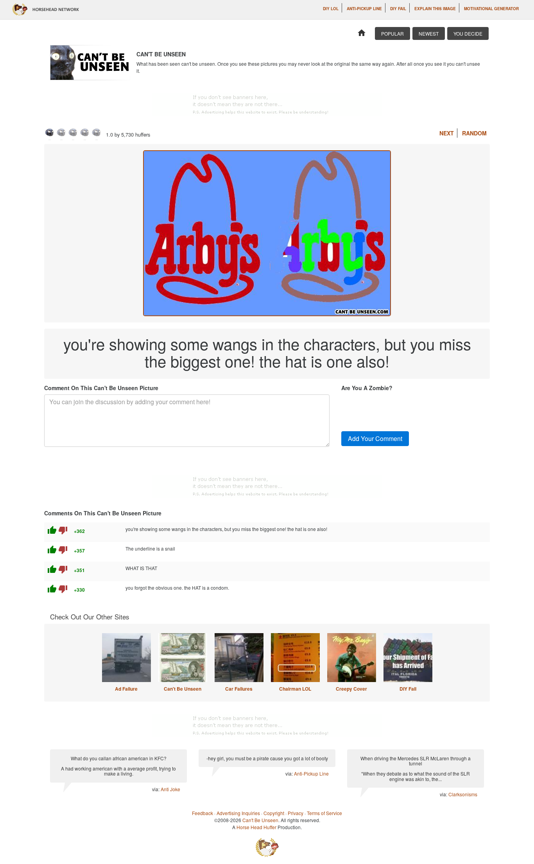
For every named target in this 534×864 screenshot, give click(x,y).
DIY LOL (331, 8)
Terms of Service (324, 813)
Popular (392, 33)
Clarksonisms (462, 794)
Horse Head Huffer (256, 827)
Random (474, 133)
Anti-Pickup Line (364, 8)
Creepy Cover (351, 688)
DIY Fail (398, 8)
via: (156, 789)
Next (446, 133)
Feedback (202, 813)
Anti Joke (170, 789)
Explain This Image (435, 8)
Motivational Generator (491, 8)
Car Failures (239, 688)
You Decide (467, 33)
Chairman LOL (295, 688)
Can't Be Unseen (182, 688)
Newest (429, 33)
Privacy (295, 813)
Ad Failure (126, 688)
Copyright (273, 813)
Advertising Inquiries (238, 813)
